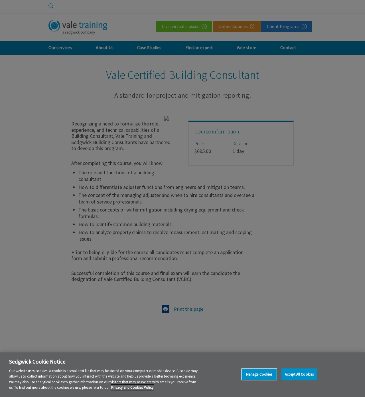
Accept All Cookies (299, 374)
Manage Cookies (259, 374)
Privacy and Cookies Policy (132, 387)
